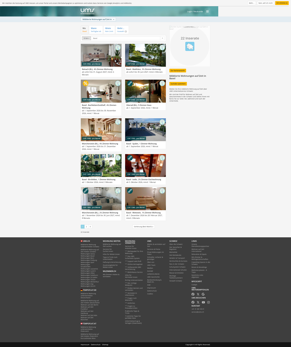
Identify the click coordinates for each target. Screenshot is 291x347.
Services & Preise (153, 249)
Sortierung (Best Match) (143, 226)
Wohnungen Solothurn (89, 275)
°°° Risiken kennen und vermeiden (134, 289)
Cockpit (194, 285)
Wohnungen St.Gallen (89, 277)
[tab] (85, 30)
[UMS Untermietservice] (88, 11)
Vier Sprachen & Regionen (175, 248)
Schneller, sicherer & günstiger (155, 258)
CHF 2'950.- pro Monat (91, 64)
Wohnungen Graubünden (85, 265)
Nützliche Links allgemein (197, 276)
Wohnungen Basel (88, 256)
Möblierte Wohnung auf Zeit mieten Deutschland (90, 301)
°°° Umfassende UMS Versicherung (133, 268)
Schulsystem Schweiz (177, 267)
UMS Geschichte (153, 277)
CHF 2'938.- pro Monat (91, 138)
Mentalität (173, 252)
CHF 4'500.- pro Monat (136, 100)
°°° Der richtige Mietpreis (131, 284)
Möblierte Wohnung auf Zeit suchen (112, 245)
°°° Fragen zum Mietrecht (131, 299)
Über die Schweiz (176, 244)
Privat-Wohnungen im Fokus (155, 253)
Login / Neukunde (195, 11)
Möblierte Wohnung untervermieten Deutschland (88, 295)
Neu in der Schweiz (176, 264)
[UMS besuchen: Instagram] (208, 303)
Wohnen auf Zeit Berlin (89, 305)
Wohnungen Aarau (88, 254)
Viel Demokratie (175, 255)
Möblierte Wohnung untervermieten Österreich (88, 329)
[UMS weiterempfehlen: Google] (203, 295)
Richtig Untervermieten (134, 280)
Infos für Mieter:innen (111, 254)
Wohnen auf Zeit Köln (89, 315)
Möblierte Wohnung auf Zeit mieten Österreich (90, 335)
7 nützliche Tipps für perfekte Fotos (133, 317)
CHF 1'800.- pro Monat (91, 207)
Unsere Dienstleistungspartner (200, 245)
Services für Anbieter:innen (131, 247)
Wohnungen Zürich (88, 286)
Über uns (150, 262)
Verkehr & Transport (177, 258)
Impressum (151, 288)
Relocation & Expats (199, 254)
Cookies (150, 294)
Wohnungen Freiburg (89, 260)
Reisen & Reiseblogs (199, 267)
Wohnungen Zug (87, 284)
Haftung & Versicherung (112, 262)
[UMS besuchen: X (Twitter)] (198, 303)
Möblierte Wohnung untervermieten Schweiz (90, 245)
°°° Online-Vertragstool (133, 264)
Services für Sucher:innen (108, 250)
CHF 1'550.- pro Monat (136, 138)
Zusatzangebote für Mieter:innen (110, 266)
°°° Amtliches (130, 303)
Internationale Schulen (178, 270)
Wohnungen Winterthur (90, 282)
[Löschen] (162, 38)
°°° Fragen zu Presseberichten (131, 307)
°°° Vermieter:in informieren (131, 294)
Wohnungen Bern (87, 258)
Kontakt (150, 271)
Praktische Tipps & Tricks (132, 312)
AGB (148, 285)
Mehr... (251, 3)
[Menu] (207, 11)
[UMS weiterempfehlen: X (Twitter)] (198, 295)
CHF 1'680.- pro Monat (136, 174)
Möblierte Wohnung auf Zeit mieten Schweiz (90, 250)
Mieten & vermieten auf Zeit (156, 245)
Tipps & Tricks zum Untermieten (110, 258)
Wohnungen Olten (88, 273)
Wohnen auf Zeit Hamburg (87, 312)
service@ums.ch (198, 312)
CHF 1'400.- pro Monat (91, 174)
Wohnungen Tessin (88, 279)
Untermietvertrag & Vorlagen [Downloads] (133, 322)
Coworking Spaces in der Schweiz (201, 263)
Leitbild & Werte (153, 274)
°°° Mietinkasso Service (134, 272)
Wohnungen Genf (87, 262)
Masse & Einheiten (176, 273)
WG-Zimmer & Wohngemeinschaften (200, 258)
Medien (150, 268)
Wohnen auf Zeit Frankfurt (87, 308)
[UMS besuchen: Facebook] (193, 303)
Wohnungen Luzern (88, 271)
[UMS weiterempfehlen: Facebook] (193, 295)
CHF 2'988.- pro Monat (136, 64)
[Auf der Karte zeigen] (118, 47)
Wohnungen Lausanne (89, 269)
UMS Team (151, 265)
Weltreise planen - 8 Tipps (199, 271)
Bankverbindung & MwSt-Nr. (154, 281)
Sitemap (105, 344)
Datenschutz (152, 291)
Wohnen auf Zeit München (87, 318)
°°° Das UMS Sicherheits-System (132, 257)
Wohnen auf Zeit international (198, 250)
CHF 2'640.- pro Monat (91, 100)
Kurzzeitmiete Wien (88, 338)
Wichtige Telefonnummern (176, 277)
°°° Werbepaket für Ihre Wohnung (134, 252)
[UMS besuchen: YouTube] (203, 303)
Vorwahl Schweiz (175, 281)
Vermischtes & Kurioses (178, 261)
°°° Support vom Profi (133, 261)
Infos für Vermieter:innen (131, 276)
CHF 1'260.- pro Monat (136, 207)
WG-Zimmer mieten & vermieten (111, 275)
